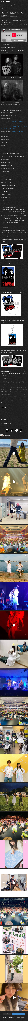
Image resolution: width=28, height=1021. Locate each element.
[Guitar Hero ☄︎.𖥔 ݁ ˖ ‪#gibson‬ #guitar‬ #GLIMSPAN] (14, 625)
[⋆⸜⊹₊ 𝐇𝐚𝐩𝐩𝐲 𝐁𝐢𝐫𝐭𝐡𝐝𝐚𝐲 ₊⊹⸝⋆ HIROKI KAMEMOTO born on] (14, 453)
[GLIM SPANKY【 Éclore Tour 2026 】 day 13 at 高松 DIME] (14, 826)
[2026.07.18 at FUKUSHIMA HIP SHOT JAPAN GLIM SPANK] (14, 596)
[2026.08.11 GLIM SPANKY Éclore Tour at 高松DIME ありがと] (14, 740)
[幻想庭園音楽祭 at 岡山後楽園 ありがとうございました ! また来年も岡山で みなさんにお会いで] (14, 797)
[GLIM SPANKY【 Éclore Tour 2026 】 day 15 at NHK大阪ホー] (14, 539)
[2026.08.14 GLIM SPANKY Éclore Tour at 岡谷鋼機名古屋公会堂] (14, 654)
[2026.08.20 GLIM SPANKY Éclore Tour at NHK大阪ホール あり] (14, 510)
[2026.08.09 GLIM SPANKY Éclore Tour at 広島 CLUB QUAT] (14, 883)
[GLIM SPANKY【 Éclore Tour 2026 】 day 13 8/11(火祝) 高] (14, 854)
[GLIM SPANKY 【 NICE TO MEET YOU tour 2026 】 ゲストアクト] (14, 940)
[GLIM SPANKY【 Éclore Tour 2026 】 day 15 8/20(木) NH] (14, 568)
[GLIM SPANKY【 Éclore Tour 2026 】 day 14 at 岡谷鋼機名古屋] (14, 711)
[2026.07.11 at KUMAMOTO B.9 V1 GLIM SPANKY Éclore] (14, 997)
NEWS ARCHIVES (7, 423)
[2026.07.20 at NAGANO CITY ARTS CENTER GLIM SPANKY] (14, 482)
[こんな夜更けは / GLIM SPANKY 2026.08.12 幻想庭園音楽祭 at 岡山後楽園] (14, 682)
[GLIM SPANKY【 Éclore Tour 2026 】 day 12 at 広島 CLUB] (14, 911)
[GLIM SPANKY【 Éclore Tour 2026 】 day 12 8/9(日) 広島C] (14, 969)
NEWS (4, 419)
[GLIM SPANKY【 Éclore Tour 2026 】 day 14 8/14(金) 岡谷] (14, 768)
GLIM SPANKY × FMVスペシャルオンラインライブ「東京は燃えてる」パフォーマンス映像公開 (12, 14)
